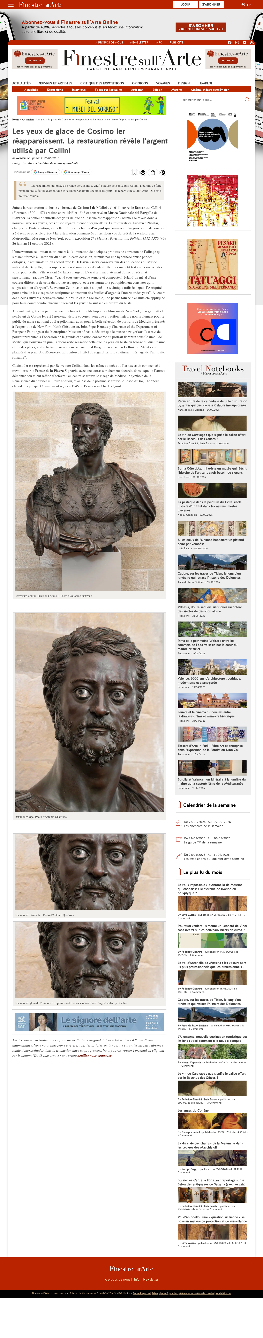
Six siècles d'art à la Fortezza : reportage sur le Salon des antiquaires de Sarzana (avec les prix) (211, 1182)
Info (159, 42)
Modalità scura (223, 1293)
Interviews (79, 89)
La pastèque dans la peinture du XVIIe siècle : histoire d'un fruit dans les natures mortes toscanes (210, 506)
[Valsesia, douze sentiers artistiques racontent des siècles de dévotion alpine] (212, 596)
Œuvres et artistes (55, 83)
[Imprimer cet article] (142, 173)
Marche (176, 89)
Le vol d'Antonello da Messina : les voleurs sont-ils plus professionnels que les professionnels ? (213, 965)
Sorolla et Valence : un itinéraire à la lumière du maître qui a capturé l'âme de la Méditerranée (212, 781)
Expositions (55, 89)
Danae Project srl (142, 1293)
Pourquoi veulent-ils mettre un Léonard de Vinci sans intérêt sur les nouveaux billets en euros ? (212, 928)
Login (185, 4)
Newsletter (139, 42)
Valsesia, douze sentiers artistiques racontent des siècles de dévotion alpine (210, 609)
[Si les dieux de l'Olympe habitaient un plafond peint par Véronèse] (212, 529)
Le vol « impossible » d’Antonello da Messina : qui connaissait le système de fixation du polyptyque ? (211, 889)
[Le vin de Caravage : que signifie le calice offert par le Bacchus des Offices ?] (212, 424)
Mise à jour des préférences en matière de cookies (187, 1293)
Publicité (176, 42)
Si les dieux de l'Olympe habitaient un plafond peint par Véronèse (211, 542)
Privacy (156, 1293)
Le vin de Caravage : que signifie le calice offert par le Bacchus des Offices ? (212, 437)
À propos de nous (117, 1279)
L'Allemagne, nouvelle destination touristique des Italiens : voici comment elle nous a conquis (212, 1039)
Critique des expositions (102, 83)
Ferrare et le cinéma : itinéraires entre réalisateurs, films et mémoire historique (206, 714)
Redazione (23, 158)
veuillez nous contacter (95, 1055)
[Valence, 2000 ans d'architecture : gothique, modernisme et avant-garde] (212, 667)
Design (184, 83)
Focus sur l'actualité (108, 89)
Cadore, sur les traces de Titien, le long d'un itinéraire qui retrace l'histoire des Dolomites (209, 575)
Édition (157, 89)
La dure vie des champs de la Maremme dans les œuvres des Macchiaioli (210, 1145)
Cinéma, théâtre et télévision (210, 89)
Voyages (163, 83)
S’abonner (211, 4)
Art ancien (35, 163)
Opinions (140, 83)
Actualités (21, 83)
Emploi (206, 83)
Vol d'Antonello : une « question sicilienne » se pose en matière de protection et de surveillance (212, 1219)
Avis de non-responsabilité (61, 163)
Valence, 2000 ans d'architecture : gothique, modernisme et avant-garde (209, 680)
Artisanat (137, 89)
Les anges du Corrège (193, 1110)
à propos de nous (109, 42)
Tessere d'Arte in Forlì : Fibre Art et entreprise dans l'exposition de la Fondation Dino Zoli (210, 748)
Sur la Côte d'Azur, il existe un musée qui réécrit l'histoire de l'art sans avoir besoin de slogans (212, 470)
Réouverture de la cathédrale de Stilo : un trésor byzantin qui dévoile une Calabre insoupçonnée (212, 403)
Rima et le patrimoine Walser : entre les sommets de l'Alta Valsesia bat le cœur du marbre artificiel (208, 645)
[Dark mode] (162, 173)
